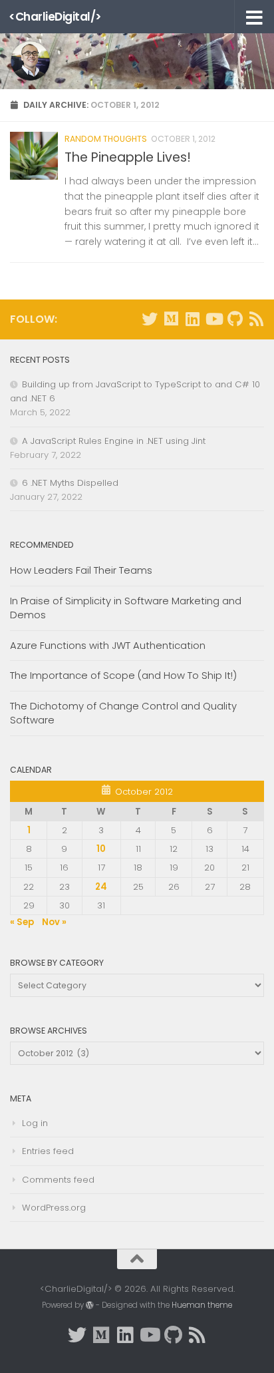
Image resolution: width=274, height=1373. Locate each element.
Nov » (54, 922)
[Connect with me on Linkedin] (192, 319)
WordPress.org (54, 1207)
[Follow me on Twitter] (150, 319)
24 (101, 887)
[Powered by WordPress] (90, 1305)
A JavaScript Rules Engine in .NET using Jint (114, 441)
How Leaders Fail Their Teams (81, 570)
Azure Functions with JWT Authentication (108, 645)
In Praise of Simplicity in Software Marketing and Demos (125, 608)
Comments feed (58, 1179)
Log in (35, 1123)
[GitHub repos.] (235, 319)
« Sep (22, 922)
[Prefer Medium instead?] (171, 319)
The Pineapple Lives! (128, 157)
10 (101, 849)
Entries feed (48, 1151)
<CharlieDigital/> (55, 17)
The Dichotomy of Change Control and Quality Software (123, 713)
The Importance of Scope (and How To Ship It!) (123, 675)
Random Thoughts (106, 138)
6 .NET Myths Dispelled (70, 483)
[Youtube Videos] (213, 319)
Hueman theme (202, 1305)
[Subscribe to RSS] (256, 319)
